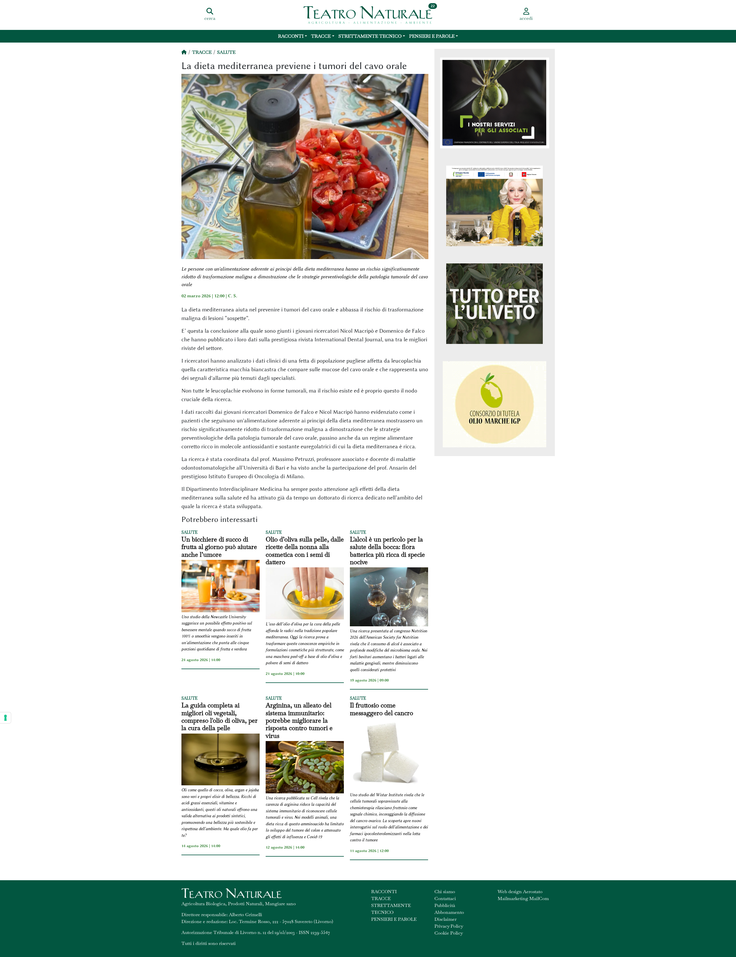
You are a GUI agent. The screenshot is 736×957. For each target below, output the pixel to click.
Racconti (291, 36)
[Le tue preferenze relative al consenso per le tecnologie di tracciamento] (5, 717)
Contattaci (445, 898)
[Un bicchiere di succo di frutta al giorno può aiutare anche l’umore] (220, 587)
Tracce (321, 36)
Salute (226, 52)
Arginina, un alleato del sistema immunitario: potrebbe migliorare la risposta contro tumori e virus (299, 720)
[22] (368, 14)
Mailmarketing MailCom (523, 898)
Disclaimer (445, 919)
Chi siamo (444, 892)
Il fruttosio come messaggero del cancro (381, 709)
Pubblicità (444, 905)
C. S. (232, 295)
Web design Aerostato (520, 892)
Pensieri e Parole (432, 36)
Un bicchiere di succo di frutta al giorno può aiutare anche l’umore (219, 546)
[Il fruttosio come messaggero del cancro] (389, 755)
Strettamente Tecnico (370, 36)
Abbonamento (449, 912)
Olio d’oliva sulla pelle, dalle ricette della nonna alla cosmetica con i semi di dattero (305, 550)
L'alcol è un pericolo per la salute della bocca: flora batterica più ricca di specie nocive (387, 550)
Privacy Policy (448, 926)
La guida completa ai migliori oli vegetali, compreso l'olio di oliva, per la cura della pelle (219, 716)
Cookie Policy (448, 933)
